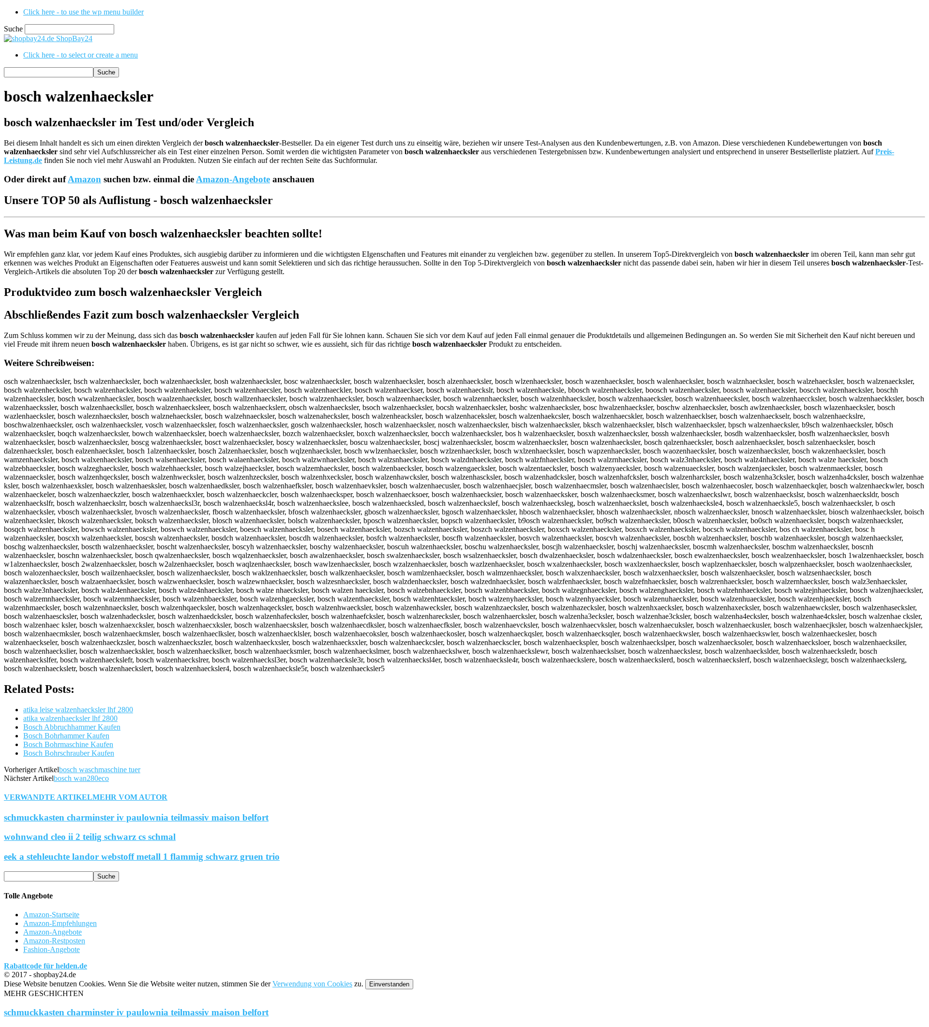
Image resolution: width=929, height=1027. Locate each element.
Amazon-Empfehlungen (60, 923)
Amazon (84, 179)
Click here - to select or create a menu (80, 55)
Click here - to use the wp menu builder (83, 12)
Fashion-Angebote (51, 949)
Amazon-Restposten (54, 941)
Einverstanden (389, 984)
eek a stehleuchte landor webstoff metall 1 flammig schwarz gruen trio (142, 856)
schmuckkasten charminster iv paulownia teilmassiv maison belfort (136, 817)
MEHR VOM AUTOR (129, 797)
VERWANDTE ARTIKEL (48, 797)
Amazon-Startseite (51, 914)
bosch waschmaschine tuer (99, 769)
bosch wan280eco (81, 778)
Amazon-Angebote (233, 179)
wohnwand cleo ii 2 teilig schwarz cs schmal (90, 837)
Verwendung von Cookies (312, 984)
